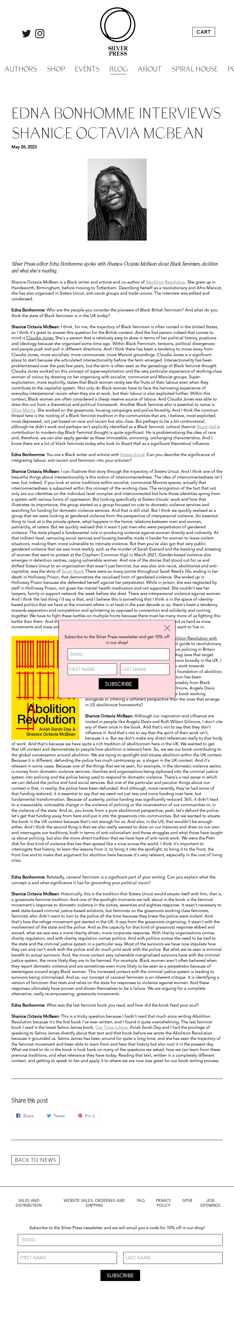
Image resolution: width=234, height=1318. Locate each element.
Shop (56, 69)
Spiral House (195, 69)
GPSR (187, 1201)
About (150, 69)
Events (87, 69)
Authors (20, 69)
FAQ (141, 1201)
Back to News (35, 1160)
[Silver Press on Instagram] (40, 36)
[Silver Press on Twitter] (26, 36)
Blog (118, 69)
